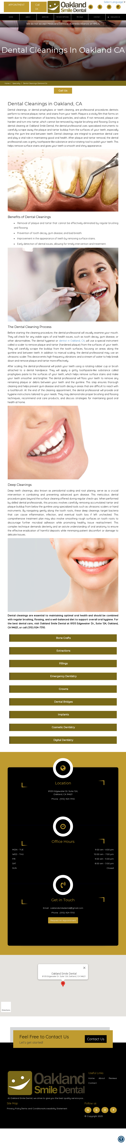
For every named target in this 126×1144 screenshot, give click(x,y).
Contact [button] (97, 17)
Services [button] (45, 17)
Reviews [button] (80, 17)
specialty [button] (16, 83)
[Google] (90, 7)
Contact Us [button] (95, 1039)
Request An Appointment (63, 920)
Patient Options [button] (62, 17)
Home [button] (11, 17)
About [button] (28, 17)
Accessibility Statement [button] (55, 1108)
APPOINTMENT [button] (16, 4)
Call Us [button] (37, 6)
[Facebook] (118, 7)
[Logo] (46, 1083)
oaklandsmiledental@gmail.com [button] (66, 908)
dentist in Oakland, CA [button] (72, 340)
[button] (114, 17)
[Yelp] (100, 7)
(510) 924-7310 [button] (67, 798)
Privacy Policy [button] (14, 1108)
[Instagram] (109, 7)
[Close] (84, 968)
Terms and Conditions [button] (32, 1108)
